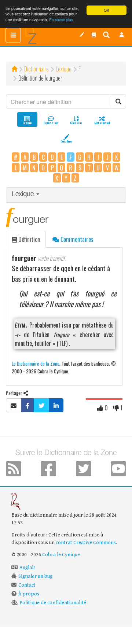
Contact (27, 585)
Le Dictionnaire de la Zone (35, 363)
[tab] (66, 195)
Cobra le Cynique (61, 555)
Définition (28, 239)
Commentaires (76, 239)
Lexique (64, 68)
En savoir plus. (61, 19)
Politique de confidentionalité (52, 603)
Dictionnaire (36, 68)
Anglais (27, 568)
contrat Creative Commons (86, 543)
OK (106, 10)
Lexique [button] (24, 194)
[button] (121, 35)
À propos (28, 594)
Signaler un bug (35, 576)
